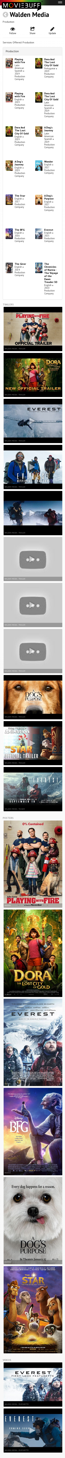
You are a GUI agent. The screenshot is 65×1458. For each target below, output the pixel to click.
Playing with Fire (20, 61)
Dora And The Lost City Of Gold (51, 62)
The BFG (20, 229)
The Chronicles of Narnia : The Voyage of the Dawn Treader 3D (51, 273)
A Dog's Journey (48, 129)
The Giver (20, 264)
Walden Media (29, 14)
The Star (20, 195)
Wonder (48, 161)
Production (12, 51)
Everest (48, 229)
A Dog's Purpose (49, 197)
